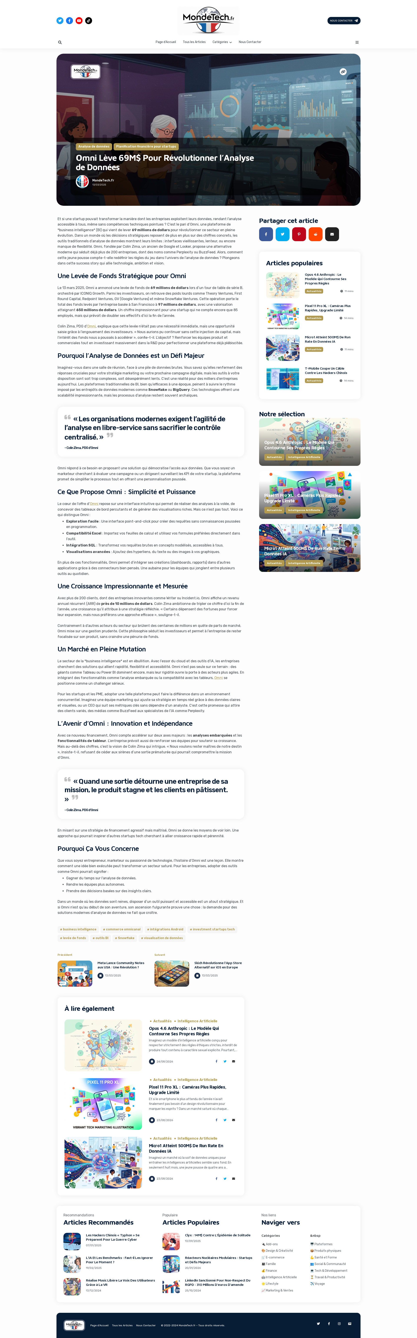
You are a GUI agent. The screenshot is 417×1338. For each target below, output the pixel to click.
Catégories (220, 42)
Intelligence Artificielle (197, 1021)
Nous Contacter (341, 20)
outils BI (102, 938)
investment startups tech (214, 929)
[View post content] (75, 974)
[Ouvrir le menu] (357, 42)
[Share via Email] (233, 1061)
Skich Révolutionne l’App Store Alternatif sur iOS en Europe (218, 965)
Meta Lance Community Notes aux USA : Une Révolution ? (121, 965)
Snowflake (126, 938)
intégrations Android (166, 929)
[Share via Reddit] (316, 234)
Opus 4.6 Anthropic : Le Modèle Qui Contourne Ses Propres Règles (184, 1031)
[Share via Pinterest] (299, 234)
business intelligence (79, 929)
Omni (91, 326)
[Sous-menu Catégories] (230, 42)
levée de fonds (74, 938)
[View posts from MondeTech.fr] (82, 182)
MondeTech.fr (103, 180)
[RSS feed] (350, 1324)
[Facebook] (69, 20)
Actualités (162, 1021)
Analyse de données (93, 146)
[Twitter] (59, 20)
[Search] (59, 42)
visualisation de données (163, 938)
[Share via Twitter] (225, 1061)
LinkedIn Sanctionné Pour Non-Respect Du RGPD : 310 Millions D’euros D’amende (217, 1282)
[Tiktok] (88, 20)
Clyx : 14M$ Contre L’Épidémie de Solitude (217, 1235)
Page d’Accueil (166, 42)
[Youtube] (79, 20)
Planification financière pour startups (146, 146)
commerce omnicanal (123, 929)
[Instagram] (339, 1324)
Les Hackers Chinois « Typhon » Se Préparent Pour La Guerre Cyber (112, 1237)
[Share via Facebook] (216, 1061)
